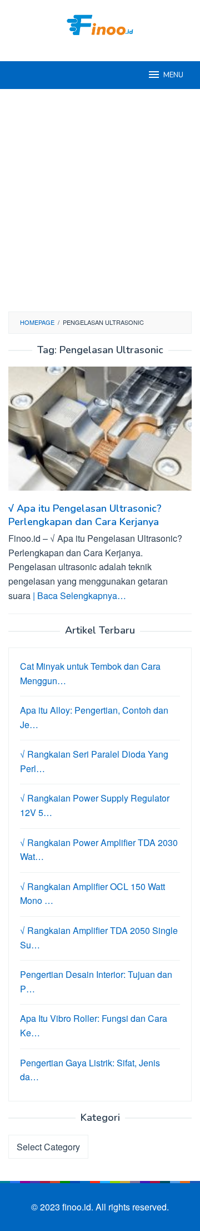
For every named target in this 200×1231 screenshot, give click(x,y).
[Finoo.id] (100, 23)
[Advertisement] (100, 200)
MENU (173, 75)
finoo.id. (79, 1206)
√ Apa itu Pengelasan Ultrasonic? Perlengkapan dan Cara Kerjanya (85, 515)
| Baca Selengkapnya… (79, 595)
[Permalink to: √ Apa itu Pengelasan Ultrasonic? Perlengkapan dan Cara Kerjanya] (100, 433)
